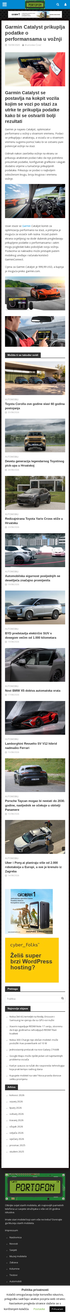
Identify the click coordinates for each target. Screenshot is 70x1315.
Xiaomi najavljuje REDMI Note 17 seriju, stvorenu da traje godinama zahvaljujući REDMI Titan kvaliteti (36, 1030)
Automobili (11, 399)
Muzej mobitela (18, 1256)
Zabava (14, 1262)
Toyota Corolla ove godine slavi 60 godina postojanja (35, 406)
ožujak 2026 (16, 1126)
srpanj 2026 (16, 1101)
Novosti (14, 1243)
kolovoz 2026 (17, 1095)
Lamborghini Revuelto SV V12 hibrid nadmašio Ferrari (31, 746)
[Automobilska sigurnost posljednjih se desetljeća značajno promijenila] (35, 550)
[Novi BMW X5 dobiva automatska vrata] (35, 664)
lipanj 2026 (16, 1107)
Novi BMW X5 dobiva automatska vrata (32, 690)
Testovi (13, 1275)
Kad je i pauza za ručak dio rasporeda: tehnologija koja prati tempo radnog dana (37, 1067)
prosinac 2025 (17, 1145)
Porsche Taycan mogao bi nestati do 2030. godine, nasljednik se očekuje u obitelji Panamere (35, 805)
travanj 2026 (17, 1120)
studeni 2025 (17, 1151)
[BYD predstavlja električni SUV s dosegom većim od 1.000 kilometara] (35, 607)
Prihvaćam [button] (57, 1309)
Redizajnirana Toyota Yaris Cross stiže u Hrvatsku (34, 521)
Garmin (26, 226)
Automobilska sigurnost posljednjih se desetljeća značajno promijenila (32, 578)
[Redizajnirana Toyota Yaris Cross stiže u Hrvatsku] (35, 492)
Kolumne (15, 1268)
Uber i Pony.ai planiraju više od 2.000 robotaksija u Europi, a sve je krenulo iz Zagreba (33, 867)
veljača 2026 (17, 1132)
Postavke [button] (39, 1309)
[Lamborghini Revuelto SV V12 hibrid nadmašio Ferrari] (35, 717)
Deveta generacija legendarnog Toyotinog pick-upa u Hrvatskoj (34, 463)
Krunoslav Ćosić (33, 44)
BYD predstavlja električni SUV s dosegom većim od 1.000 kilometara (30, 635)
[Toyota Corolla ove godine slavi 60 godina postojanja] (35, 378)
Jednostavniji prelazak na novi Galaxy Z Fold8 (34, 1049)
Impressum (11, 1230)
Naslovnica (16, 1237)
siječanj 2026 (17, 1139)
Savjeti (13, 1250)
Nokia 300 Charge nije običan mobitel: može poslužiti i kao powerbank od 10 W (34, 1041)
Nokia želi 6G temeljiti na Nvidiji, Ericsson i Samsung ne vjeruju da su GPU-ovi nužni (32, 1018)
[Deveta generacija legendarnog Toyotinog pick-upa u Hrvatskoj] (35, 435)
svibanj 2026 (17, 1114)
